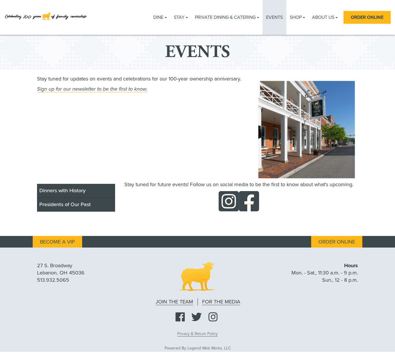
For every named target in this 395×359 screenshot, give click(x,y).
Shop (296, 17)
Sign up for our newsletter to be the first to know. (92, 89)
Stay (180, 17)
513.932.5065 (53, 280)
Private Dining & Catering (226, 17)
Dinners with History (62, 190)
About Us (323, 17)
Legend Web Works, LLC (209, 348)
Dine (159, 17)
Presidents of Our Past (65, 204)
